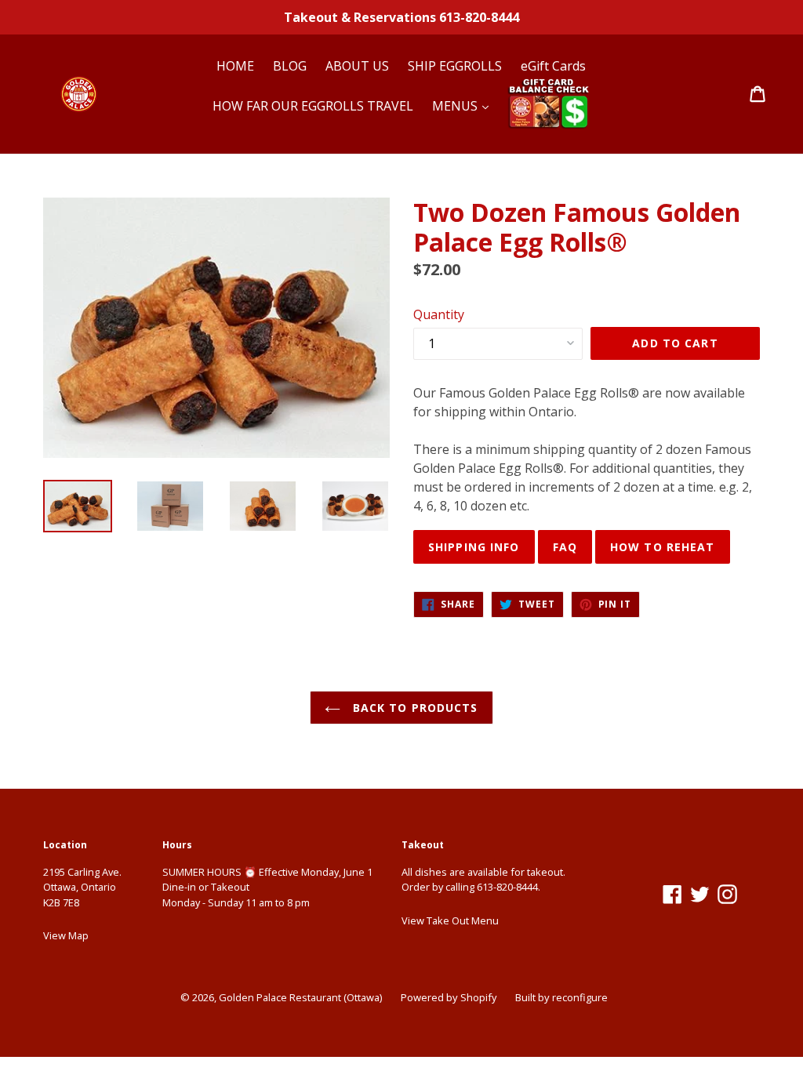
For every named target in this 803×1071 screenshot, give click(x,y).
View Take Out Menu (450, 920)
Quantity (438, 314)
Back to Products (413, 707)
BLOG (290, 65)
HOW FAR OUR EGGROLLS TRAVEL (313, 105)
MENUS (456, 105)
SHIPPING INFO (474, 546)
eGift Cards (553, 65)
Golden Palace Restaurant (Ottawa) (300, 997)
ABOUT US (357, 65)
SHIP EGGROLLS (455, 65)
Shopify (478, 997)
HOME (235, 65)
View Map (66, 935)
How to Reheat (662, 546)
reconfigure (580, 997)
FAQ (565, 546)
